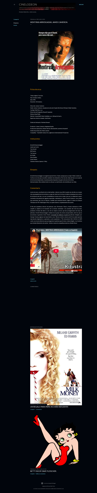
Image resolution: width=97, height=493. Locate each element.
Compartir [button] (16, 19)
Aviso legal (33, 12)
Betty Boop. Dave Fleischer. (43, 471)
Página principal (24, 12)
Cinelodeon (28, 4)
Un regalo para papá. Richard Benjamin (49, 407)
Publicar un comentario (40, 473)
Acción (15, 25)
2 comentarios (39, 409)
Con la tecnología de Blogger (50, 483)
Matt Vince (52, 486)
